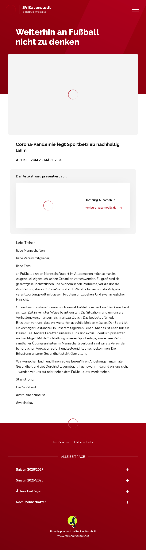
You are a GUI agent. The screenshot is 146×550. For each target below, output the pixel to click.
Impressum (61, 442)
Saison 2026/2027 (29, 469)
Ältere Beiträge (28, 491)
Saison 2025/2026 (29, 480)
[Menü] (135, 9)
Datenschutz (83, 442)
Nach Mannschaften (31, 502)
